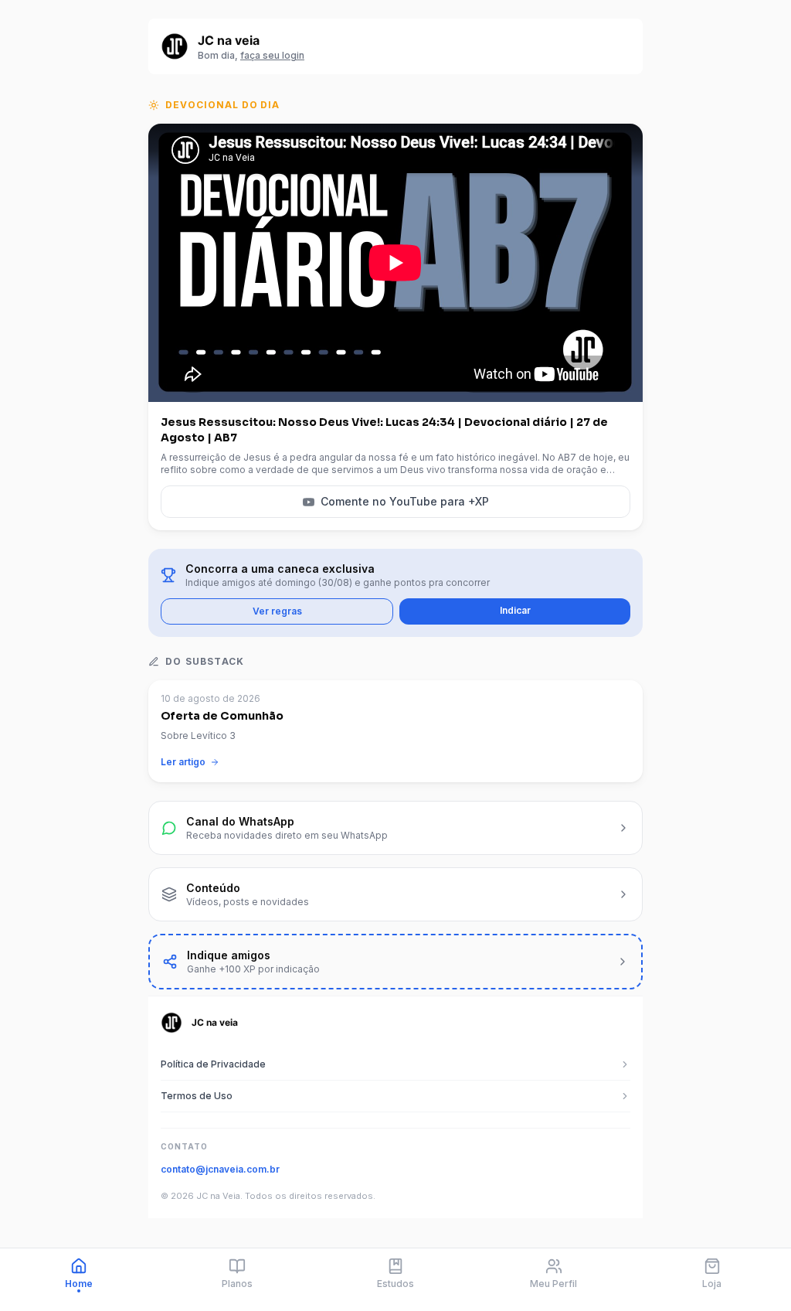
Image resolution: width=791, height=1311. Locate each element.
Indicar (515, 610)
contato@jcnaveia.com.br (220, 1169)
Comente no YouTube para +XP (405, 501)
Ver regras (277, 611)
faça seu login (272, 55)
